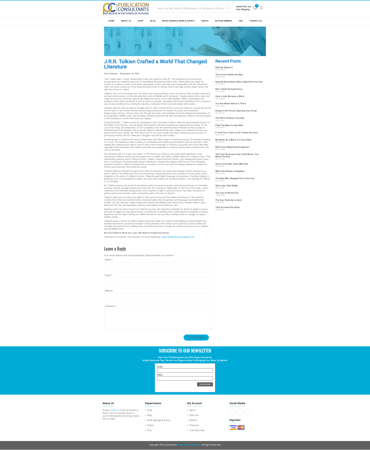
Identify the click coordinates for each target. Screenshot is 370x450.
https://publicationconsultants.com (178, 237)
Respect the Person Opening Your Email (236, 110)
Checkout (194, 425)
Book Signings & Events (158, 420)
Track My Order (197, 430)
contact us (114, 410)
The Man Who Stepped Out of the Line (234, 178)
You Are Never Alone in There (230, 103)
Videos (150, 425)
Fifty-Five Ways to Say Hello (229, 125)
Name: (160, 367)
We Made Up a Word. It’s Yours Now (233, 139)
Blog (153, 20)
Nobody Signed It (224, 67)
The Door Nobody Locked (228, 200)
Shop (140, 20)
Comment (110, 306)
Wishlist (193, 420)
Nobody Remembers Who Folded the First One (239, 82)
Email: (160, 375)
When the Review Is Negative (230, 171)
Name (108, 259)
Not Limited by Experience (228, 89)
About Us (126, 20)
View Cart (194, 415)
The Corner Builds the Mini (229, 74)
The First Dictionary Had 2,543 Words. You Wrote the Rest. (237, 155)
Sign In (192, 410)
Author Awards (223, 20)
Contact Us (255, 20)
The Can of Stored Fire (227, 193)
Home (111, 20)
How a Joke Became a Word (229, 96)
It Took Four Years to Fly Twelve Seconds (236, 132)
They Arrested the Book (227, 207)
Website (109, 290)
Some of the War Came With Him (231, 164)
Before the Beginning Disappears (232, 147)
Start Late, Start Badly (226, 185)
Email (108, 275)
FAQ (241, 20)
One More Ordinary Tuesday (229, 118)
